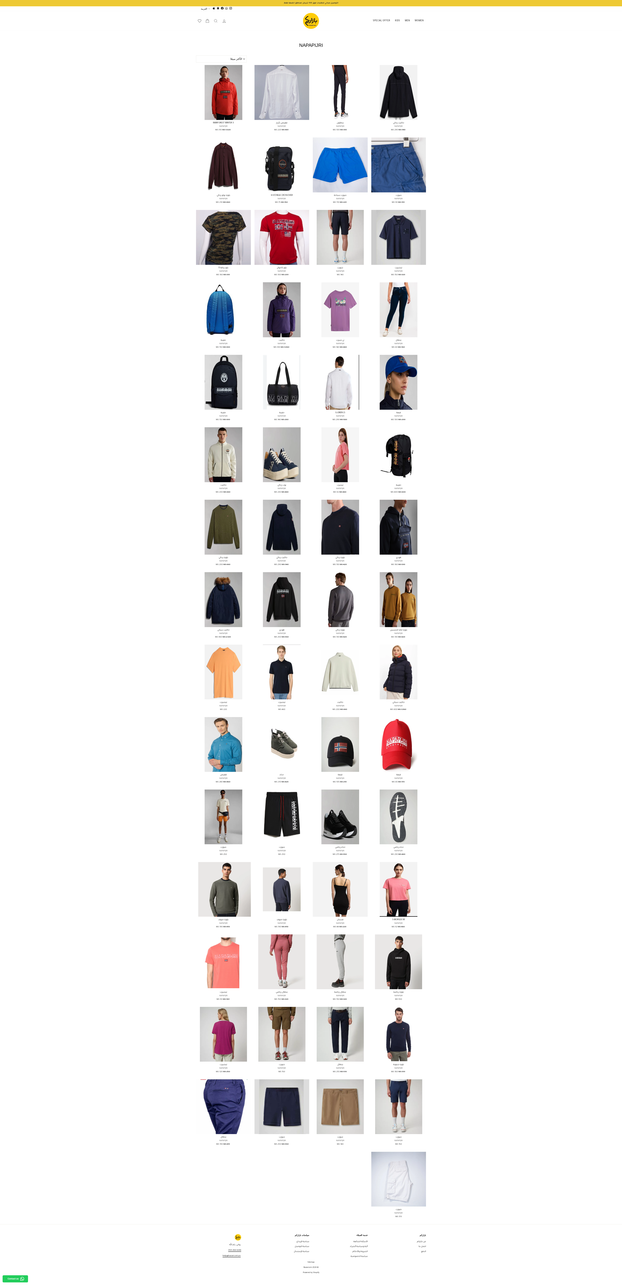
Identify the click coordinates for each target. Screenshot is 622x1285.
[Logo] (311, 21)
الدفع (423, 1251)
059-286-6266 (234, 1250)
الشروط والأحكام (360, 1251)
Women (419, 21)
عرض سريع (398, 116)
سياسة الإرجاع (303, 1242)
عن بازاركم (421, 1242)
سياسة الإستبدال (301, 1251)
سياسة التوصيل (302, 1246)
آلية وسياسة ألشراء (359, 1246)
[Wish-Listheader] (200, 21)
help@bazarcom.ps (232, 1256)
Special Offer (381, 21)
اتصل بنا (422, 1246)
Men (407, 21)
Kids (397, 21)
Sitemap (311, 1262)
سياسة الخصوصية (359, 1256)
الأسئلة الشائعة (360, 1242)
